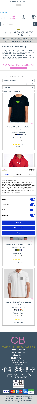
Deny (18, 233)
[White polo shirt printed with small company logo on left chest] (18, 283)
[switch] (32, 204)
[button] (18, 144)
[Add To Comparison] (32, 123)
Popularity (17, 91)
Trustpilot (3, 13)
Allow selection (18, 228)
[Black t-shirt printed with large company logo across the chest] (18, 108)
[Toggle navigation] (18, 28)
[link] (4, 369)
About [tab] (30, 174)
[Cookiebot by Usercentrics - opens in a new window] (27, 170)
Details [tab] (18, 174)
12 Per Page (7, 91)
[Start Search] (35, 24)
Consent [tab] (6, 174)
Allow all (18, 222)
